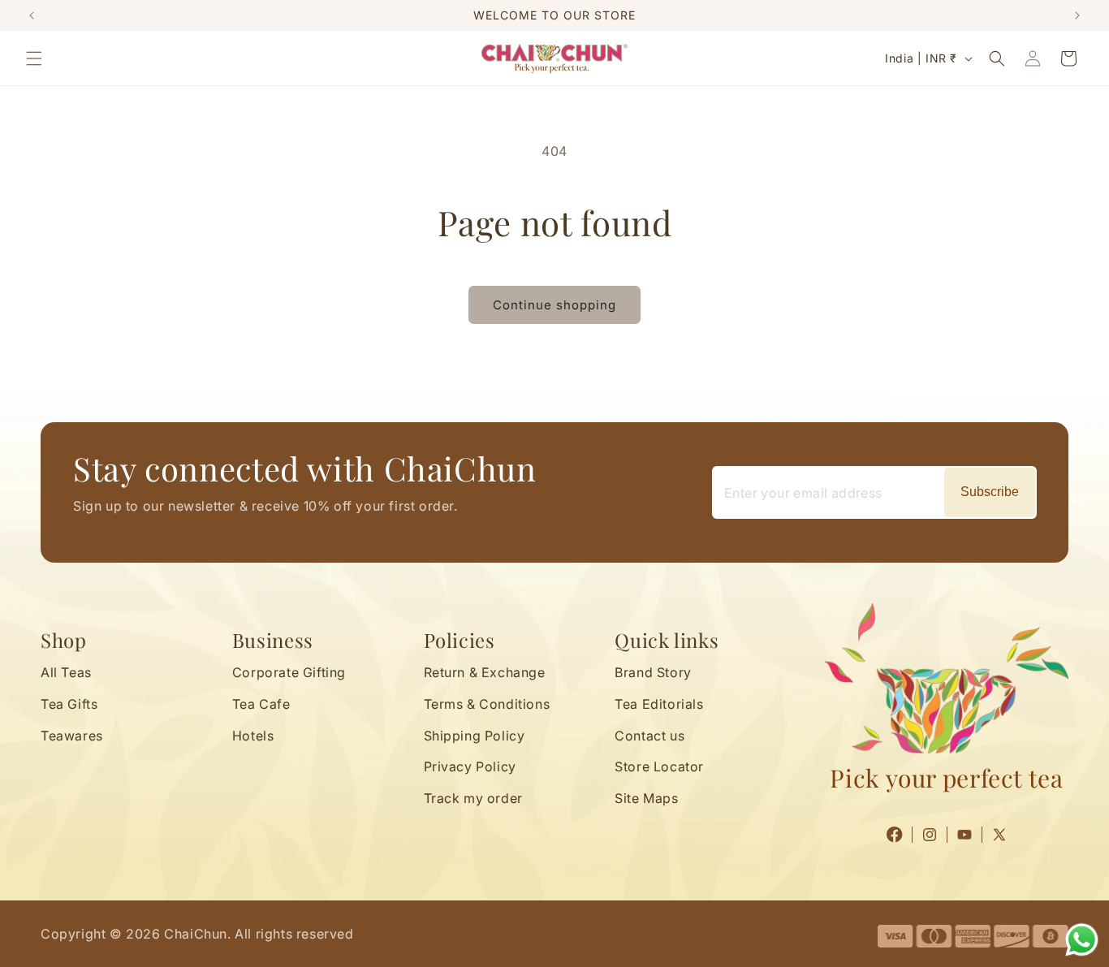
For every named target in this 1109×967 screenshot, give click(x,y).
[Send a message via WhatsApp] (1082, 940)
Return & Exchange (485, 672)
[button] (34, 58)
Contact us (649, 735)
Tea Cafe (261, 704)
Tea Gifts (69, 704)
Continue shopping (554, 305)
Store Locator (659, 767)
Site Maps (646, 799)
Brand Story (653, 672)
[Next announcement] (1077, 15)
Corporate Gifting (289, 672)
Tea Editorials (659, 704)
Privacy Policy (470, 767)
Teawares (72, 735)
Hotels (253, 735)
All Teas (66, 672)
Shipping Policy (474, 735)
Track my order (473, 799)
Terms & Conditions (487, 704)
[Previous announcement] (32, 15)
